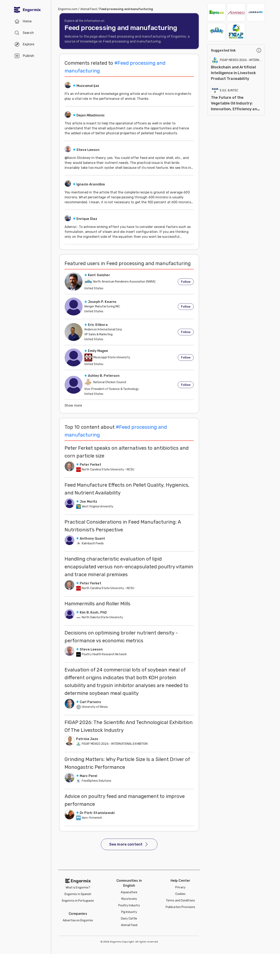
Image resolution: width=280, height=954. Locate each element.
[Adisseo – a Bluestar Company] (236, 12)
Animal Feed (88, 9)
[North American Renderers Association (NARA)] (216, 32)
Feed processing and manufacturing (126, 9)
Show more (73, 405)
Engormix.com (67, 9)
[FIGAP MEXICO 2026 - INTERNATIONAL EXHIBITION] (236, 32)
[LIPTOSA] (216, 12)
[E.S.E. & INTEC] (256, 12)
